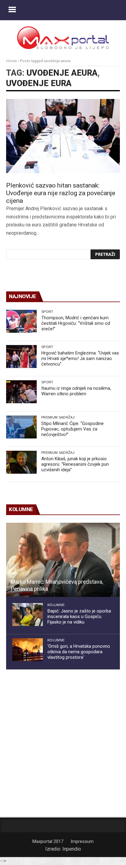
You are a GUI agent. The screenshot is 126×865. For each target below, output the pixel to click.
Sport (47, 311)
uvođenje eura (39, 83)
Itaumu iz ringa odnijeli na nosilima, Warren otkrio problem (76, 390)
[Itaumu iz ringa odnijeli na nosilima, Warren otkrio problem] (21, 391)
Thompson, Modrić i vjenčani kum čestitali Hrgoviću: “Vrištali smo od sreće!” (75, 323)
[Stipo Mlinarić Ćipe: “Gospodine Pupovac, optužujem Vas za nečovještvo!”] (21, 426)
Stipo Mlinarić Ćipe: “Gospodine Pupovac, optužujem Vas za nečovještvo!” (72, 429)
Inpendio (71, 849)
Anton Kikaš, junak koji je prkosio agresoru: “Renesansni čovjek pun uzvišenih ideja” (75, 464)
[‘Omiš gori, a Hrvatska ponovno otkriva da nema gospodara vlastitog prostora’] (27, 649)
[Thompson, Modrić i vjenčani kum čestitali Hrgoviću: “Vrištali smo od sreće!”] (21, 321)
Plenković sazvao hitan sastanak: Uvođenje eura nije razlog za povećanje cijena (60, 193)
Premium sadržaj (58, 417)
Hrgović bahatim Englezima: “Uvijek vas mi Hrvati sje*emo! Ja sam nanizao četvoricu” (80, 358)
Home (11, 61)
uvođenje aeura (62, 73)
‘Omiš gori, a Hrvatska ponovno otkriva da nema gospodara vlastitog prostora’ (78, 651)
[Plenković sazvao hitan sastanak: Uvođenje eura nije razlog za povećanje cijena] (63, 136)
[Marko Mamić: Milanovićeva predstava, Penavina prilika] (63, 560)
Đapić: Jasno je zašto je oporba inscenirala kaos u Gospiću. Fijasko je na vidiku (79, 616)
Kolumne (56, 605)
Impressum (82, 841)
